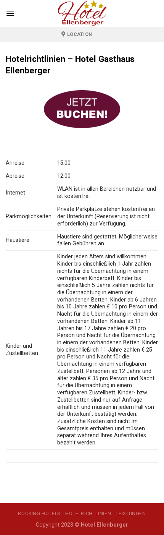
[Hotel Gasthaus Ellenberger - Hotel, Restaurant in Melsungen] (82, 13)
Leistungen (131, 513)
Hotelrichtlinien (88, 513)
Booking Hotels (39, 513)
